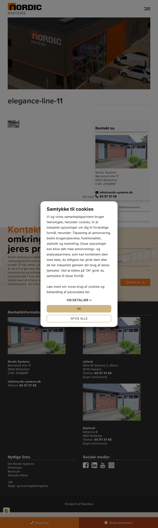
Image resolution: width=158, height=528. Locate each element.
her (87, 292)
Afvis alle (79, 318)
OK (79, 309)
